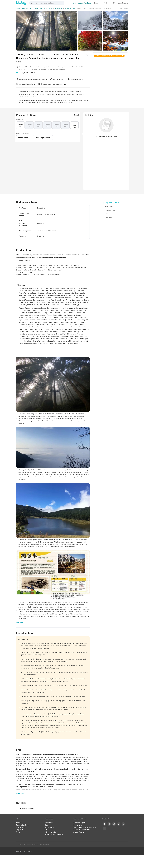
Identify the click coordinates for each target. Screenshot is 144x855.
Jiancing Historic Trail (76, 67)
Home (18, 8)
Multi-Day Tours (70, 8)
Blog (46, 825)
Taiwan (24, 8)
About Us (19, 823)
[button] (22, 73)
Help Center (20, 830)
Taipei (32, 67)
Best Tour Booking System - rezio (84, 827)
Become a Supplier (79, 823)
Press (18, 832)
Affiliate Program (79, 832)
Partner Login (78, 825)
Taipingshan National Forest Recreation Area (48, 69)
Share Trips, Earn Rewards (54, 834)
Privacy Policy (20, 827)
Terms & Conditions (22, 825)
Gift (46, 830)
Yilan (30, 8)
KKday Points (49, 827)
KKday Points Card (51, 832)
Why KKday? (49, 823)
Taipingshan (58, 8)
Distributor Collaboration (81, 830)
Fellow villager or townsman (43, 8)
